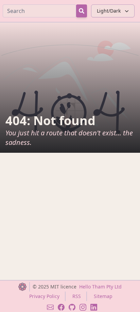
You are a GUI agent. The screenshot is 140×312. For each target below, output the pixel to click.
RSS (76, 296)
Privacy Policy (44, 296)
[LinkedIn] (93, 307)
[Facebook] (61, 307)
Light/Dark (109, 11)
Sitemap (103, 296)
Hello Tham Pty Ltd (100, 286)
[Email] (50, 307)
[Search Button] (81, 10)
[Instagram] (83, 307)
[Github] (72, 307)
